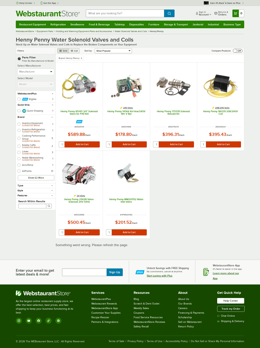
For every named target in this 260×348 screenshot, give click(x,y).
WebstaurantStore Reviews (149, 322)
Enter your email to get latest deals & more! (35, 272)
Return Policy (186, 326)
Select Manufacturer (29, 65)
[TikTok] (48, 321)
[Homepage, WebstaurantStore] (48, 13)
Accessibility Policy (177, 341)
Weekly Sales (141, 308)
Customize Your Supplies (106, 312)
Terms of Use (154, 341)
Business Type (232, 24)
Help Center (25, 3)
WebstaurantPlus (101, 299)
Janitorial (197, 24)
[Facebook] (39, 321)
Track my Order (231, 308)
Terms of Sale (116, 341)
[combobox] (125, 13)
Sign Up (114, 272)
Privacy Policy (136, 341)
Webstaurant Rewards (104, 303)
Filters (21, 50)
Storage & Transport (176, 24)
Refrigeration (58, 24)
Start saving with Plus (159, 275)
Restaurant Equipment (32, 24)
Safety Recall (141, 326)
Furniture (153, 24)
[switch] (237, 51)
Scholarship (185, 317)
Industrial (213, 24)
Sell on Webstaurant (190, 322)
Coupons (139, 312)
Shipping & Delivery (232, 321)
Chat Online (228, 315)
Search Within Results (31, 201)
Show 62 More (36, 177)
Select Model (25, 78)
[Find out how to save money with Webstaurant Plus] (79, 121)
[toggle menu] (51, 71)
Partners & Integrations (104, 322)
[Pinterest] (58, 321)
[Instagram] (19, 321)
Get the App (49, 3)
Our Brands (185, 303)
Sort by (88, 50)
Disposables (136, 24)
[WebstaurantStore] (47, 293)
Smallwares (77, 24)
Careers (182, 308)
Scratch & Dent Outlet (146, 303)
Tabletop (119, 24)
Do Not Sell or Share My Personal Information (217, 341)
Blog (136, 299)
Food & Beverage (99, 24)
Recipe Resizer (100, 317)
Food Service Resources (148, 317)
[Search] (49, 206)
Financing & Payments (191, 312)
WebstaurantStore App (104, 308)
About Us (183, 299)
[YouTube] (29, 321)
